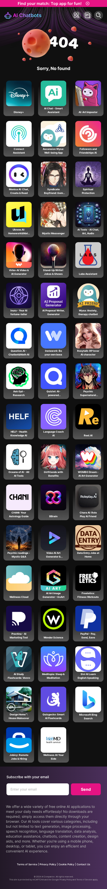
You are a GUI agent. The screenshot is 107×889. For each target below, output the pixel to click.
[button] (76, 15)
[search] (98, 15)
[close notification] (88, 3)
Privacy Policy (48, 864)
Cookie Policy (66, 864)
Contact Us (83, 864)
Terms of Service (27, 864)
